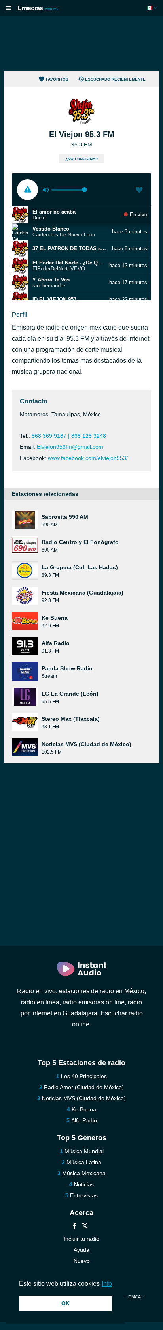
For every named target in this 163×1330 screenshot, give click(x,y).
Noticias (84, 1184)
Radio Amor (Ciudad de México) (84, 1087)
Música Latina (83, 1162)
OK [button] (65, 1303)
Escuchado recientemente (115, 79)
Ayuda (81, 1250)
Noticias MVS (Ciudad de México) (84, 1098)
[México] (153, 7)
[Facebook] (74, 1226)
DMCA (134, 1296)
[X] (85, 1226)
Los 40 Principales (84, 1076)
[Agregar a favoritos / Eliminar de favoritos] (139, 190)
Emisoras (38, 8)
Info (107, 1283)
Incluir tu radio (81, 1239)
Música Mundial (84, 1151)
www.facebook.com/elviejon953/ (88, 458)
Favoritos (57, 79)
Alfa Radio (84, 1120)
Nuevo (82, 1261)
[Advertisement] (81, 43)
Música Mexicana (84, 1173)
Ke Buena (84, 1109)
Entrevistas (84, 1195)
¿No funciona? (81, 159)
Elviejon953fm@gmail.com (70, 447)
